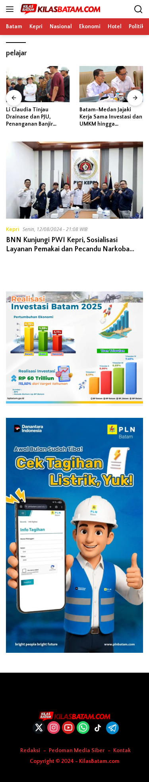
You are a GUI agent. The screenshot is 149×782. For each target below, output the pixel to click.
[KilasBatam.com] (59, 9)
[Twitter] (39, 728)
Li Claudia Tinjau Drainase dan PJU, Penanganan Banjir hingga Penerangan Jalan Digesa (37, 117)
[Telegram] (112, 728)
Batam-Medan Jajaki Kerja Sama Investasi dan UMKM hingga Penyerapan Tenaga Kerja (110, 117)
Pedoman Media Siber (76, 750)
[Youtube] (68, 728)
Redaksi (30, 750)
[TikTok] (97, 728)
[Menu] (11, 9)
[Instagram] (53, 728)
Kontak (122, 750)
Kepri (12, 229)
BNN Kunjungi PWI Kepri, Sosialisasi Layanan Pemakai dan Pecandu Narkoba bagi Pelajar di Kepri (68, 249)
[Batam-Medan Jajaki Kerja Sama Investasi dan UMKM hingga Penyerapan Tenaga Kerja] (111, 84)
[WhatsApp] (83, 728)
